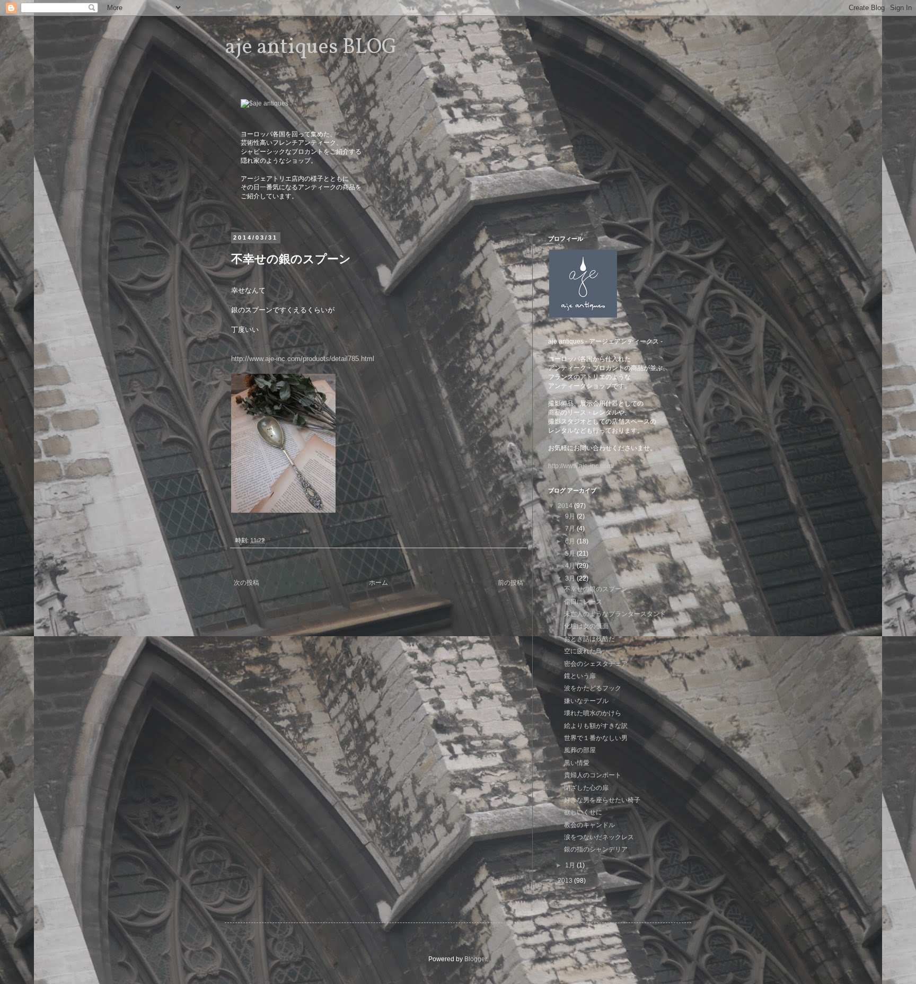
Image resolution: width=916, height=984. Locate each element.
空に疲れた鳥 (583, 651)
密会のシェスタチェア (596, 663)
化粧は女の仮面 (586, 626)
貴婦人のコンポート (592, 775)
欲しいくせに (583, 812)
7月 (571, 528)
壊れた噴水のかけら (592, 713)
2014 (566, 505)
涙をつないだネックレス (599, 837)
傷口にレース (583, 601)
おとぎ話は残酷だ (589, 639)
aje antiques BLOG (311, 48)
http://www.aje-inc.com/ (581, 466)
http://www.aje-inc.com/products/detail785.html (302, 359)
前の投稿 (510, 582)
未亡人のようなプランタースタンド (615, 614)
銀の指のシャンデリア (596, 849)
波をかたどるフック (592, 688)
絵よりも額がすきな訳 (596, 726)
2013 (566, 880)
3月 (571, 578)
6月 (571, 541)
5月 (571, 553)
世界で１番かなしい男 (596, 738)
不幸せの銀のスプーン (596, 589)
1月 (571, 865)
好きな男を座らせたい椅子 (602, 800)
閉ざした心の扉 (586, 788)
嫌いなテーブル (586, 701)
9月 (571, 516)
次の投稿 (246, 582)
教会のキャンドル (589, 825)
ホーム (378, 582)
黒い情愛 (576, 763)
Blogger (475, 959)
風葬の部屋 (580, 750)
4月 (571, 565)
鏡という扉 (580, 676)
